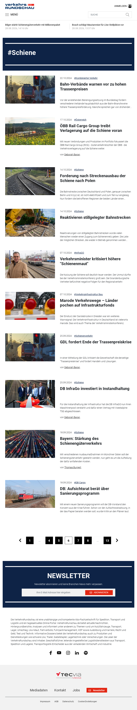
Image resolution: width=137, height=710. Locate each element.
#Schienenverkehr (83, 336)
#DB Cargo (80, 482)
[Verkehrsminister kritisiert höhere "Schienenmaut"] (30, 264)
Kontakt (60, 690)
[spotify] (86, 652)
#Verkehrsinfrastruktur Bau (88, 294)
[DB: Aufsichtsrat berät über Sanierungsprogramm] (30, 494)
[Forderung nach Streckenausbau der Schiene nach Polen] (30, 181)
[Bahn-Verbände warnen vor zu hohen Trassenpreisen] (30, 90)
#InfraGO (79, 252)
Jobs (76, 690)
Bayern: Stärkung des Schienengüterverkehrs (81, 441)
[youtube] (59, 652)
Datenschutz (68, 701)
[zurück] (20, 540)
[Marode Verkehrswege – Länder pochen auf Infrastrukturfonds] (30, 306)
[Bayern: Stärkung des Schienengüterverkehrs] (30, 444)
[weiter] (117, 540)
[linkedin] (77, 652)
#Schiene (79, 169)
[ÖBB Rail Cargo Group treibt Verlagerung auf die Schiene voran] (30, 131)
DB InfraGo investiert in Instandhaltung (94, 388)
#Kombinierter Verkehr (86, 78)
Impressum (45, 701)
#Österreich (80, 119)
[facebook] (50, 652)
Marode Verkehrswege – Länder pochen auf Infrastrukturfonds (89, 303)
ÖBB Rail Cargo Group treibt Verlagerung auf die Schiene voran (91, 128)
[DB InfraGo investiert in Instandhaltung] (30, 394)
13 (107, 540)
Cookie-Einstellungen (87, 701)
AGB (56, 701)
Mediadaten (39, 690)
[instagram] (68, 652)
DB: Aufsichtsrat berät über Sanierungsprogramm (84, 491)
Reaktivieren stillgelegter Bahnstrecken (95, 217)
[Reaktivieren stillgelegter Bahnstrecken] (30, 223)
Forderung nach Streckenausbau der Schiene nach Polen (93, 178)
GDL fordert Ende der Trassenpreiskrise (95, 342)
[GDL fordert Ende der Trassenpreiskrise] (30, 347)
